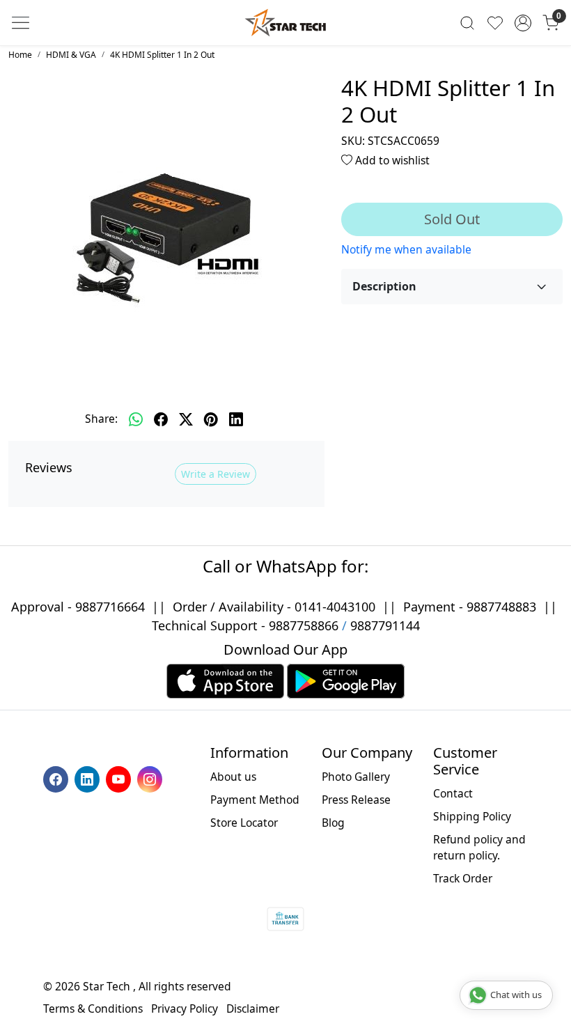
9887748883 (501, 606)
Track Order (462, 878)
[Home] (285, 23)
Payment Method (254, 799)
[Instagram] (151, 778)
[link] (467, 22)
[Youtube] (120, 778)
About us (233, 776)
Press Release (356, 799)
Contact (453, 793)
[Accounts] (523, 23)
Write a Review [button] (215, 474)
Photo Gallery (356, 776)
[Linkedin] (89, 778)
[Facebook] (57, 778)
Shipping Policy (472, 816)
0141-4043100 (335, 606)
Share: (101, 418)
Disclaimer (252, 1008)
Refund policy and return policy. (479, 847)
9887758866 (303, 625)
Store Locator (244, 822)
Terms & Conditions (93, 1008)
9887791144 (385, 625)
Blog (333, 822)
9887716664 (110, 606)
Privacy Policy (184, 1008)
